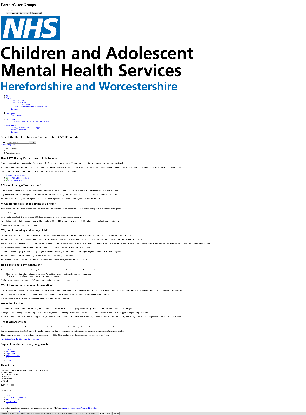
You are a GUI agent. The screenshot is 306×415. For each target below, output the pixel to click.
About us (65, 408)
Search (3, 142)
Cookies (94, 408)
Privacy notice (75, 408)
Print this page (21, 339)
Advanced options (8, 145)
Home (8, 151)
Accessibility (86, 408)
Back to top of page (8, 339)
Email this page (33, 339)
